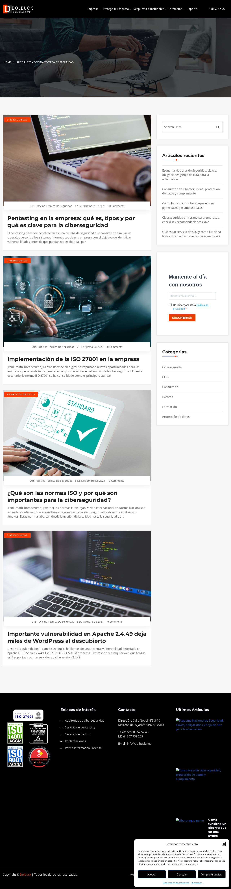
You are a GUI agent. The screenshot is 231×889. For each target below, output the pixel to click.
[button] (224, 844)
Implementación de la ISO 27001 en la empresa (73, 359)
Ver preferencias (211, 874)
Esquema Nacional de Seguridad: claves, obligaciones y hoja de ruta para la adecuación (189, 174)
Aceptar (152, 874)
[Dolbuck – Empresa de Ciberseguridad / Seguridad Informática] (29, 9)
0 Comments (117, 206)
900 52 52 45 (217, 9)
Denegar (181, 874)
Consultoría (170, 387)
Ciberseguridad (17, 119)
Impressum (196, 882)
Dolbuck (25, 875)
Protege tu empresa (116, 9)
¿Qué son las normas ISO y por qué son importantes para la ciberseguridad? (62, 496)
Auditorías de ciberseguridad (84, 720)
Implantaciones (75, 741)
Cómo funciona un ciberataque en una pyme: (217, 827)
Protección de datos (21, 394)
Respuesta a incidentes (148, 9)
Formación (175, 9)
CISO (165, 377)
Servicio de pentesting (80, 727)
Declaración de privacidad (176, 882)
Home (7, 62)
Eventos (167, 397)
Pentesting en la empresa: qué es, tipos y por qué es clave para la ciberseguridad (71, 222)
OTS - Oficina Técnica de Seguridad (51, 206)
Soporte (192, 9)
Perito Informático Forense (83, 748)
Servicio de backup (77, 734)
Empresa (92, 9)
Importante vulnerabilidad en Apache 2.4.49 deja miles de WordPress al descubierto (77, 637)
